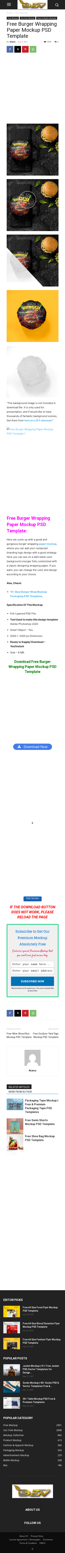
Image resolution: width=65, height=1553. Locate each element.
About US (23, 1536)
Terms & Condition (28, 1543)
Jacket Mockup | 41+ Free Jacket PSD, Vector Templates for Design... (41, 1369)
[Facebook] (10, 49)
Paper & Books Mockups (46, 18)
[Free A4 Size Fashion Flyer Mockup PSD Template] (11, 1343)
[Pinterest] (25, 49)
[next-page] (14, 1152)
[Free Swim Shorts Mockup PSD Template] (15, 1126)
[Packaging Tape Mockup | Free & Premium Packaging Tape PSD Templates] (15, 1104)
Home (9, 12)
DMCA (43, 1543)
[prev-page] (9, 1152)
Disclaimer (48, 1539)
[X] (17, 49)
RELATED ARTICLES (19, 1087)
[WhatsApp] (33, 49)
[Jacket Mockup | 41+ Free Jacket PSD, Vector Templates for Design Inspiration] (11, 1370)
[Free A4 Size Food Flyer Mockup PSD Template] (11, 1311)
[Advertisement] (32, 89)
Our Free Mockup (27, 18)
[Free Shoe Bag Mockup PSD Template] (15, 1142)
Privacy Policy (37, 1536)
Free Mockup (22, 12)
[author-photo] (32, 1065)
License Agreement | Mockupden (24, 1539)
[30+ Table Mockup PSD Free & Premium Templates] (11, 1403)
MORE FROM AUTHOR (20, 1091)
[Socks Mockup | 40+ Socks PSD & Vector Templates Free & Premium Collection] (11, 1387)
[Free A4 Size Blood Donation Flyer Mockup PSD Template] (11, 1327)
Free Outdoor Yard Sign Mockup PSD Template (45, 1035)
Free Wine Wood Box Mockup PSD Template (19, 1035)
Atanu (12, 41)
